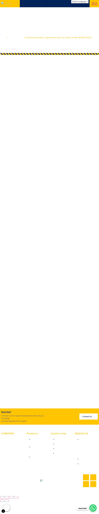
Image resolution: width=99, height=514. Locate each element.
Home (4, 37)
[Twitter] (86, 484)
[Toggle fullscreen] (7, 497)
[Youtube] (93, 484)
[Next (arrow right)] (7, 500)
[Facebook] (86, 477)
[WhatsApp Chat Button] (93, 508)
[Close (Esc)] (16, 497)
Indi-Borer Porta (16, 37)
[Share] (11, 497)
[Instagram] (93, 477)
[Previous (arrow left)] (2, 500)
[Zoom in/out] (2, 497)
